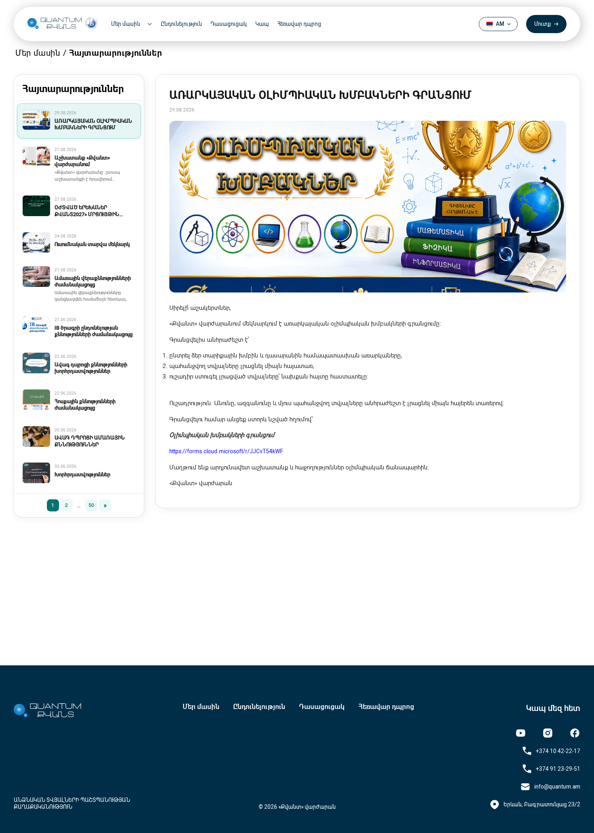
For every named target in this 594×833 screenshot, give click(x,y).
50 (91, 505)
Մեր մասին (201, 707)
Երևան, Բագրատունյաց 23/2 (541, 804)
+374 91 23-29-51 (558, 769)
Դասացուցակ (229, 24)
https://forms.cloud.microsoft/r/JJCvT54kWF (226, 451)
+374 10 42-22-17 (558, 751)
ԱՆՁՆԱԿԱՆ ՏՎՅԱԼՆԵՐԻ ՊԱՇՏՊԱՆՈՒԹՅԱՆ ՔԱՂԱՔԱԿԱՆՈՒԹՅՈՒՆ (72, 803)
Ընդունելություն (181, 24)
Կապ (262, 24)
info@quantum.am (557, 786)
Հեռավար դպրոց (299, 24)
